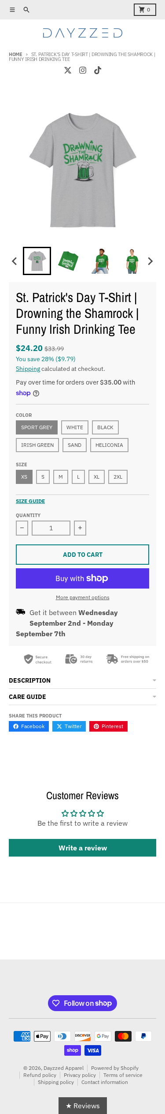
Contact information (104, 1082)
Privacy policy (80, 1075)
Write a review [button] (83, 847)
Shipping (28, 369)
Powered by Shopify (115, 1068)
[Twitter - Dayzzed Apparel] (67, 70)
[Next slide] (150, 261)
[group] (37, 261)
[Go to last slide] (15, 261)
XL (96, 476)
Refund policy (39, 1075)
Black (105, 427)
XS (24, 476)
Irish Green (37, 445)
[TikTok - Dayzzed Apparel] (97, 70)
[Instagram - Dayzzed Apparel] (82, 70)
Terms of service (123, 1075)
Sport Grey (36, 427)
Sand (74, 445)
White (74, 427)
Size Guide (30, 501)
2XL (118, 476)
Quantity (28, 515)
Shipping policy (56, 1082)
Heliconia (109, 445)
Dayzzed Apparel (64, 1068)
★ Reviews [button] (83, 1105)
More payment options (83, 597)
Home (15, 54)
